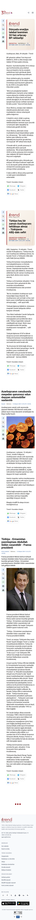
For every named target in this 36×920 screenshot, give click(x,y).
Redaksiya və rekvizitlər (8, 859)
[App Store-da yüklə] (8, 903)
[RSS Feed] (27, 895)
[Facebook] (7, 895)
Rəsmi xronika (5, 849)
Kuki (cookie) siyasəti (7, 885)
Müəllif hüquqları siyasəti (8, 882)
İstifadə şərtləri (5, 877)
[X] (11, 895)
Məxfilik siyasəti (5, 880)
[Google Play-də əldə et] (23, 903)
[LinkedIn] (23, 895)
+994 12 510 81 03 (6, 835)
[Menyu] (33, 13)
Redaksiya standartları (7, 864)
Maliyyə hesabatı (6, 870)
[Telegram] (19, 895)
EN (14, 916)
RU (21, 916)
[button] (3, 21)
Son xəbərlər (4, 846)
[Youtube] (15, 895)
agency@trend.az (6, 837)
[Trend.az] (6, 12)
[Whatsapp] (3, 895)
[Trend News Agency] (6, 820)
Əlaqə (3, 861)
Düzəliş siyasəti (5, 867)
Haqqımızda (4, 856)
